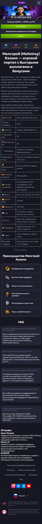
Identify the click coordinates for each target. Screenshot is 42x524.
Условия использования (15, 475)
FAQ (21, 479)
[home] (21, 3)
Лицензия (33, 475)
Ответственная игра (26, 470)
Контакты (11, 470)
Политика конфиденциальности (21, 465)
